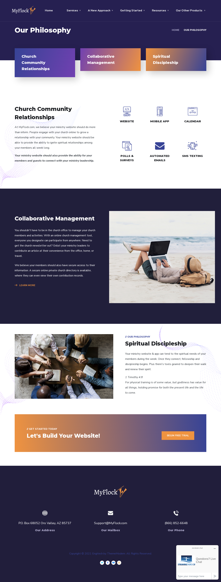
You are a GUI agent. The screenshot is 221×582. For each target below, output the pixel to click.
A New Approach (99, 10)
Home (49, 10)
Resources (159, 10)
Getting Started (131, 10)
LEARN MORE (27, 285)
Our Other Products (189, 10)
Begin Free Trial (178, 435)
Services (72, 10)
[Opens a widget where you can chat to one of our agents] (197, 562)
